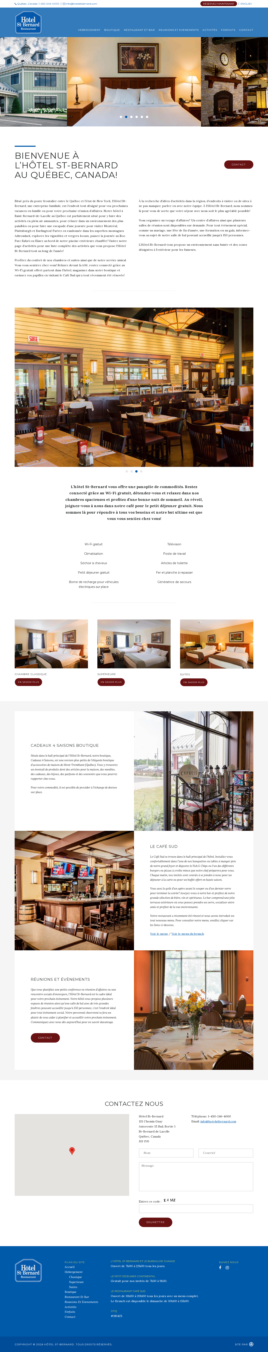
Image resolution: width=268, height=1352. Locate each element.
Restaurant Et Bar (139, 29)
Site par (241, 1344)
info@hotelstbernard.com (81, 3)
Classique (75, 1277)
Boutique (112, 29)
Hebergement (89, 29)
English (246, 3)
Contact (246, 29)
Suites (185, 674)
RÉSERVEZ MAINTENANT (218, 3)
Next (252, 384)
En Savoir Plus (28, 682)
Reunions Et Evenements (179, 29)
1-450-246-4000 (49, 3)
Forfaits (228, 29)
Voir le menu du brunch (187, 934)
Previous (10, 384)
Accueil (70, 1267)
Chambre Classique (31, 674)
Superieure (76, 1282)
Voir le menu (159, 934)
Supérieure (106, 674)
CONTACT (239, 164)
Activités (209, 29)
